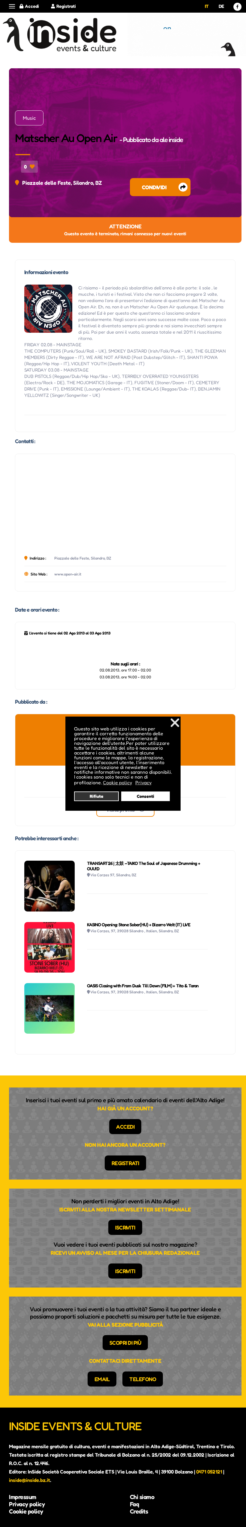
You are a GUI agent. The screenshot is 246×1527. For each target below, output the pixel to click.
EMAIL (102, 1379)
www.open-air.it (67, 574)
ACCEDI (125, 1126)
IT (207, 6)
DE (221, 6)
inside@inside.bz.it (29, 1480)
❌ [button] (175, 722)
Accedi (32, 6)
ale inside (171, 139)
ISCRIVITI (125, 1227)
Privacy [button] (143, 782)
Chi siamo (142, 1497)
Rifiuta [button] (96, 796)
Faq (134, 1504)
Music (29, 118)
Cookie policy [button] (117, 782)
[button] (12, 6)
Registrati (66, 6)
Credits (139, 1511)
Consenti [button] (145, 796)
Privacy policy (27, 1504)
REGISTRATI (125, 1163)
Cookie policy (26, 1511)
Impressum (22, 1497)
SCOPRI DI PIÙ (125, 1342)
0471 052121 (209, 1472)
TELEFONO (142, 1379)
